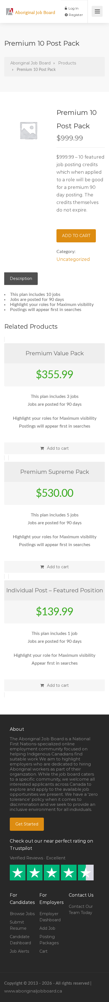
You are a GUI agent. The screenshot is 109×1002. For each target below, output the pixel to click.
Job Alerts (19, 951)
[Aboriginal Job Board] (10, 8)
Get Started (26, 824)
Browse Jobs (22, 913)
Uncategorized (73, 259)
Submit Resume (18, 925)
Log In (73, 8)
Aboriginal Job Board (35, 12)
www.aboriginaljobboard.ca (33, 991)
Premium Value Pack (54, 353)
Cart (43, 951)
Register (75, 15)
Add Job (47, 928)
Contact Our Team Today (81, 909)
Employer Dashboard (50, 916)
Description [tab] (21, 278)
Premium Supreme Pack (54, 471)
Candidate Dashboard (20, 939)
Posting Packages (49, 939)
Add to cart (76, 235)
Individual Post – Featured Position (54, 590)
